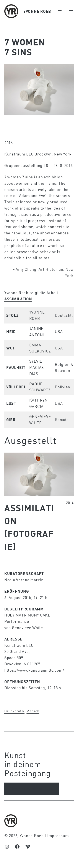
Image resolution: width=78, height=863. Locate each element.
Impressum (58, 835)
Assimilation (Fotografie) (29, 527)
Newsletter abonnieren (32, 788)
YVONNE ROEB (37, 11)
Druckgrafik (14, 711)
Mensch (32, 711)
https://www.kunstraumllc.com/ (34, 670)
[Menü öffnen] (59, 11)
